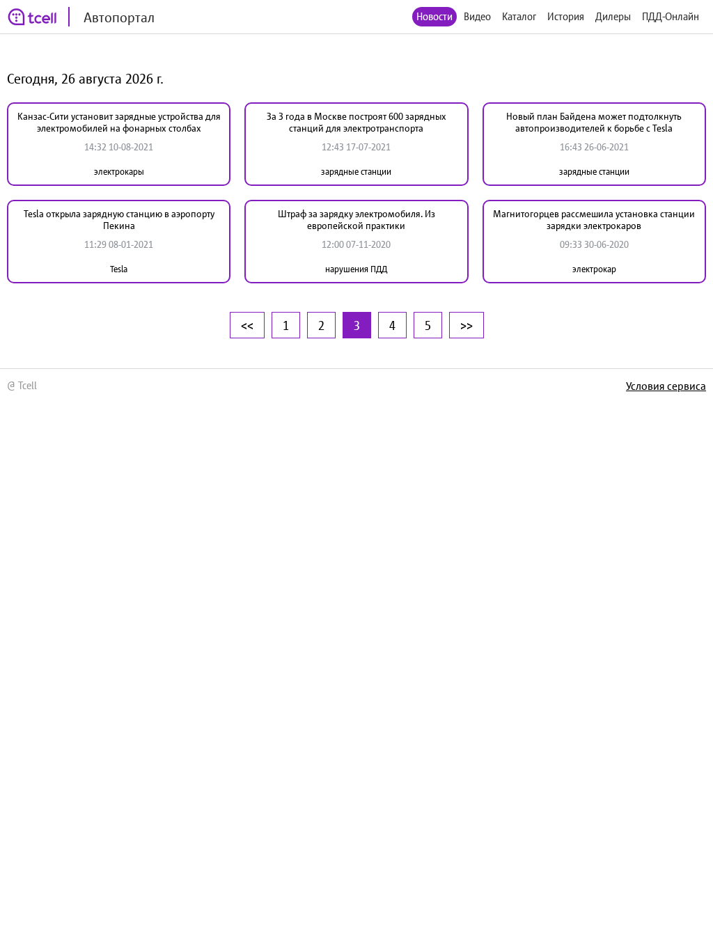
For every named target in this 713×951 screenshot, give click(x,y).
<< (247, 325)
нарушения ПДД (356, 269)
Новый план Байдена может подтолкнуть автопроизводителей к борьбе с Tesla (594, 122)
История (565, 16)
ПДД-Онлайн (670, 16)
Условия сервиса (666, 386)
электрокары (119, 171)
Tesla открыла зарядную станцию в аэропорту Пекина (119, 219)
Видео (477, 16)
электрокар (594, 269)
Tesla (118, 269)
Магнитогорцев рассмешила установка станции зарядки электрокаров (594, 219)
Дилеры (613, 16)
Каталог (519, 16)
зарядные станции (356, 171)
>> (466, 325)
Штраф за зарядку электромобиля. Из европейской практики (356, 219)
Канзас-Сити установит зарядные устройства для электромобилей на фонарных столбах (119, 122)
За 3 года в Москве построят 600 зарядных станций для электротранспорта (356, 122)
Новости (434, 16)
